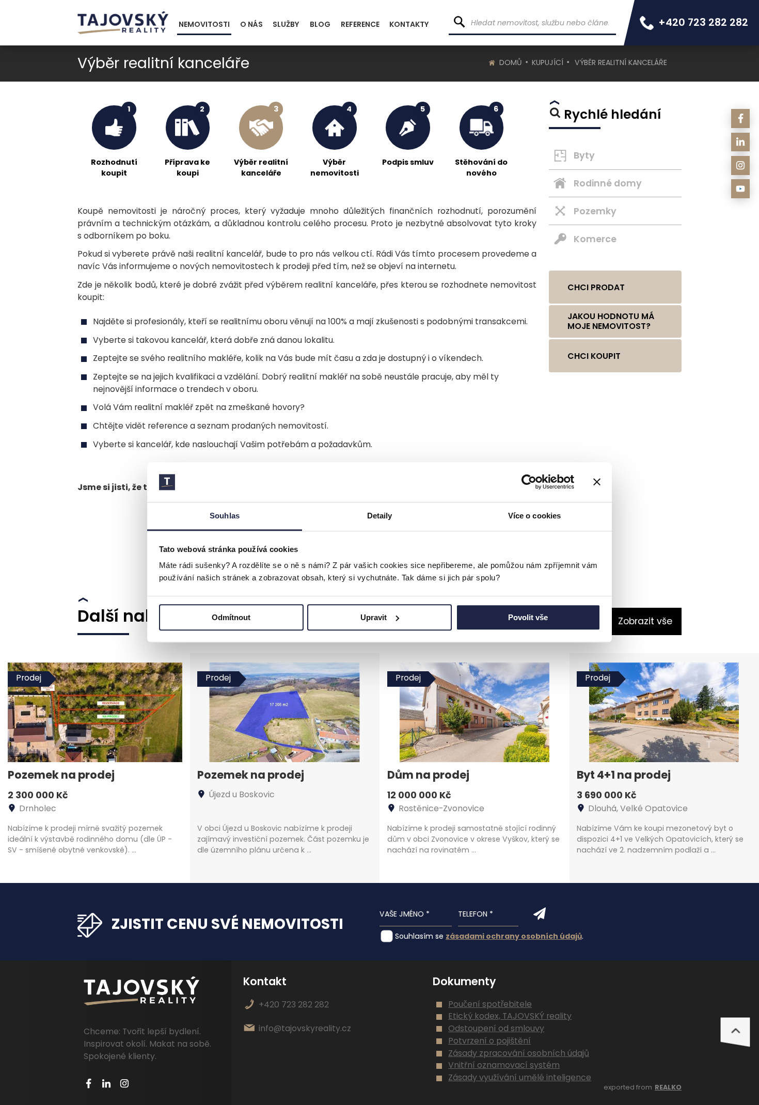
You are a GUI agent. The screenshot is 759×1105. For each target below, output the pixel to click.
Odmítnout (231, 617)
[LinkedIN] (740, 142)
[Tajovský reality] (122, 22)
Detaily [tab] (379, 515)
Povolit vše (528, 617)
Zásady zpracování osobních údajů (518, 1053)
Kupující (547, 62)
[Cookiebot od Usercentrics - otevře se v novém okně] (529, 482)
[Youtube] (740, 188)
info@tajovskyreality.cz (305, 1028)
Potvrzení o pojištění (489, 1041)
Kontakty (409, 24)
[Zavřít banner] (596, 482)
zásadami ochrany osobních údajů (514, 936)
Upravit (373, 617)
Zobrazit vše (645, 621)
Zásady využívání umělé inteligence (519, 1077)
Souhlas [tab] (225, 515)
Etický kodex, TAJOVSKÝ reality (510, 1016)
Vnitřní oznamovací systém (504, 1065)
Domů (510, 62)
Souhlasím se (419, 936)
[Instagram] (740, 165)
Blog (320, 24)
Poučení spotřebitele (490, 1004)
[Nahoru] (735, 1032)
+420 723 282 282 (294, 1005)
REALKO (668, 1087)
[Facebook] (740, 118)
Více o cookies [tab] (534, 515)
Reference (360, 24)
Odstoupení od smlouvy (496, 1028)
